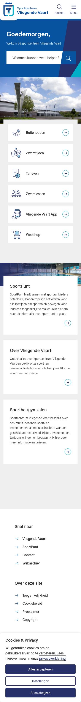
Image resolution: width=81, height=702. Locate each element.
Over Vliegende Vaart (30, 350)
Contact (28, 555)
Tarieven (32, 173)
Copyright (30, 619)
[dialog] (40, 667)
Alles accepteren (40, 669)
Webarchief (31, 563)
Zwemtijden (35, 153)
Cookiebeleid (32, 603)
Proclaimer (30, 611)
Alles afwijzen (40, 692)
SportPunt (20, 286)
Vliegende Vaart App (41, 214)
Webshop (33, 234)
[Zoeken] (59, 9)
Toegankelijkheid (35, 595)
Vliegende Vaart (34, 538)
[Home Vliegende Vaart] (25, 9)
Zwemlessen (35, 193)
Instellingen (40, 681)
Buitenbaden (35, 132)
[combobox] (41, 57)
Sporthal (18, 409)
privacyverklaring (52, 658)
